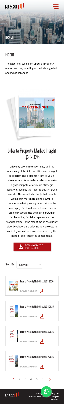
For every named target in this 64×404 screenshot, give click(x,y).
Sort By (10, 264)
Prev (50, 379)
